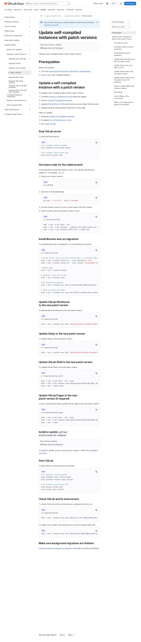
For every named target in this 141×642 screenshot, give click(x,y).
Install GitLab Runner (11, 110)
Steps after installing (11, 40)
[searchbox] (48, 3)
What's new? (98, 3)
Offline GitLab (9, 31)
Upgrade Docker (15, 63)
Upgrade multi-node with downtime (18, 86)
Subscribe (60, 10)
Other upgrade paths (14, 105)
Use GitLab (8, 10)
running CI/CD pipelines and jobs (59, 100)
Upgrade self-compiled (17, 68)
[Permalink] (61, 62)
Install (43, 10)
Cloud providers (10, 26)
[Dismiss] (97, 22)
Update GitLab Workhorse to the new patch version (124, 60)
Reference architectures (13, 36)
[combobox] (107, 3)
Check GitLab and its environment (121, 97)
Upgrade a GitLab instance (16, 54)
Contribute (70, 10)
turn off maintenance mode (60, 120)
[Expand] (29, 17)
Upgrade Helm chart (16, 77)
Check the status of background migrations (56, 548)
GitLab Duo (18, 10)
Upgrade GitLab (10, 45)
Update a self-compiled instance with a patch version (122, 38)
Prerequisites (117, 33)
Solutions (78, 10)
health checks (50, 124)
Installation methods (11, 22)
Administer (51, 10)
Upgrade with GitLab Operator (16, 82)
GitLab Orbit (28, 10)
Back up (44, 75)
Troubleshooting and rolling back (14, 96)
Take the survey (50, 25)
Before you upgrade (14, 49)
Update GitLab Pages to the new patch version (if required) (124, 80)
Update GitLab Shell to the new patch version (123, 73)
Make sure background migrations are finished (124, 103)
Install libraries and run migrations (122, 54)
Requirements (9, 17)
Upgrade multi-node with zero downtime (18, 91)
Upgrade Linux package (17, 59)
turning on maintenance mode (60, 97)
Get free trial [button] (130, 3)
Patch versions (15, 73)
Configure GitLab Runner (13, 114)
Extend (36, 10)
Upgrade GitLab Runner (50, 104)
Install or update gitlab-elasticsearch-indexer (124, 87)
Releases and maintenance (16, 100)
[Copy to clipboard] (96, 142)
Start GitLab (118, 92)
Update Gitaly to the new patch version (123, 66)
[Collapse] (29, 45)
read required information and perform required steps (69, 71)
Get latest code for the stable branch (124, 48)
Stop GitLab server (121, 43)
